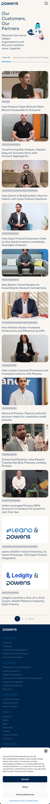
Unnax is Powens (10, 735)
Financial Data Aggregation (15, 650)
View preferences (25, 794)
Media (5, 720)
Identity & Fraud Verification (15, 653)
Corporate (7, 738)
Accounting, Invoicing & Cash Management (22, 678)
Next (31, 618)
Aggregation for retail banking (17, 667)
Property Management (13, 682)
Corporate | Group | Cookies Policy (23, 800)
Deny (25, 787)
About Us (7, 716)
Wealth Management (12, 674)
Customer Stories (11, 699)
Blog (5, 724)
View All (6, 57)
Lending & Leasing (11, 671)
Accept (25, 779)
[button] (45, 751)
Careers (6, 731)
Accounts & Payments (13, 657)
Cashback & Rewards (12, 685)
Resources (7, 727)
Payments (7, 689)
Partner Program (10, 706)
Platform (7, 642)
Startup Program (10, 703)
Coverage (7, 646)
